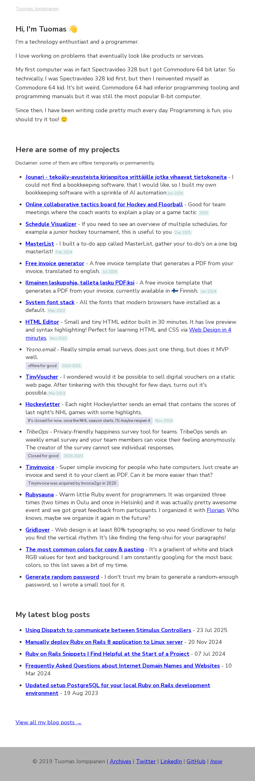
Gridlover (38, 530)
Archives (120, 761)
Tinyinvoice (40, 467)
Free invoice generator (55, 263)
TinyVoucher (42, 377)
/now (216, 761)
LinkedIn (171, 761)
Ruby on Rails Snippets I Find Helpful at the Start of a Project (107, 654)
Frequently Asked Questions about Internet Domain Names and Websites (123, 665)
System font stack (50, 302)
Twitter (146, 761)
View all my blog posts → (49, 722)
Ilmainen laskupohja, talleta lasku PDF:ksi (80, 282)
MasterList (40, 243)
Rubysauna (40, 494)
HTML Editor (42, 322)
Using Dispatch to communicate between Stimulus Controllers (108, 630)
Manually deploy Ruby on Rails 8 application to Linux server (104, 642)
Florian (215, 510)
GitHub (196, 761)
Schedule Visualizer (51, 224)
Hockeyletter (43, 404)
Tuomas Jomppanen (37, 8)
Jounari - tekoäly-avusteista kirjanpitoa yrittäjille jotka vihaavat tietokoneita (126, 177)
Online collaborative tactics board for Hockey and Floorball (104, 204)
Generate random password (62, 577)
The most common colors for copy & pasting (85, 549)
